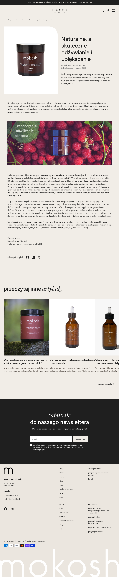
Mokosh (6, 20)
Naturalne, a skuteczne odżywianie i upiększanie (35, 20)
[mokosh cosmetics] (59, 10)
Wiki (13, 20)
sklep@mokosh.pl (11, 495)
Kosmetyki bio (13, 240)
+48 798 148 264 (12, 499)
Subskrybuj (80, 438)
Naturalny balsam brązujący (19, 243)
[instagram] (12, 509)
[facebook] (5, 509)
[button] (102, 10)
